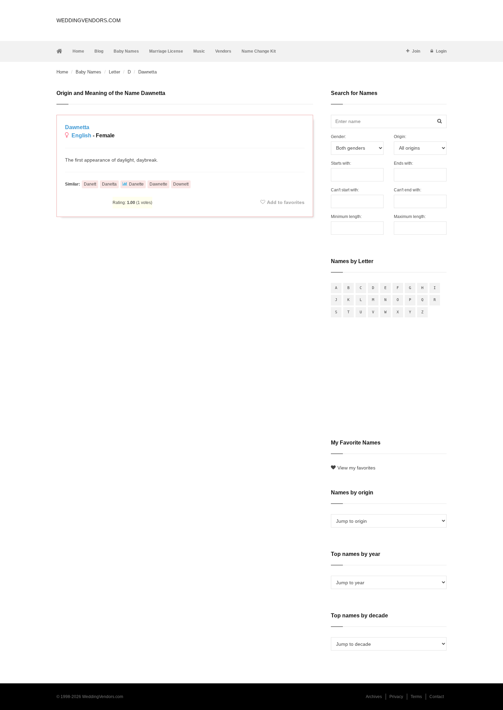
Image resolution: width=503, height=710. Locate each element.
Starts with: (341, 163)
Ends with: (403, 163)
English (81, 135)
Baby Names (126, 51)
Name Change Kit (259, 51)
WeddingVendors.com (88, 20)
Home (78, 51)
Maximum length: (410, 216)
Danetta (109, 184)
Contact (436, 696)
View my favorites (356, 467)
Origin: (400, 136)
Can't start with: (345, 190)
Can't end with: (407, 190)
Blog (98, 51)
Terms (416, 696)
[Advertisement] (184, 240)
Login (441, 51)
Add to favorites (286, 202)
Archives (374, 696)
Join (416, 51)
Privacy (396, 696)
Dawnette (158, 184)
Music (199, 51)
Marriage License (166, 51)
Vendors (223, 51)
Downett (181, 184)
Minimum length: (346, 216)
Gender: (338, 136)
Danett (90, 184)
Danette (136, 184)
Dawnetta (77, 127)
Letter (114, 71)
